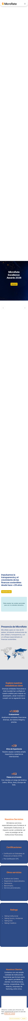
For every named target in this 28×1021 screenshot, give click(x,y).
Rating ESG (8, 921)
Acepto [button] (24, 1018)
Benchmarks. (9, 886)
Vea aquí (14, 284)
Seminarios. (8, 883)
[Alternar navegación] (24, 3)
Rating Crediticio (10, 923)
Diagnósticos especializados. (14, 881)
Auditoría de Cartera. (11, 879)
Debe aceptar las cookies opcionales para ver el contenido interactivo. (14, 604)
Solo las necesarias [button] (15, 1018)
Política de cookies (10, 1013)
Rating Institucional (11, 916)
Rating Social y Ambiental (13, 918)
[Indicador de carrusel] (10, 308)
